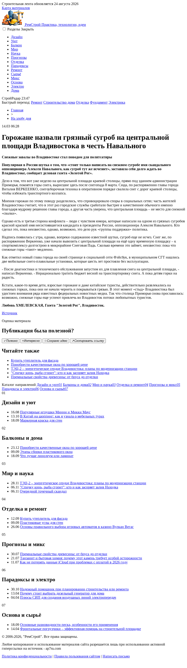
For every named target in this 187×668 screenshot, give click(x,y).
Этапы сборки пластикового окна (46, 452)
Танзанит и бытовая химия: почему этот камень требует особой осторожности (81, 558)
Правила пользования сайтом (77, 656)
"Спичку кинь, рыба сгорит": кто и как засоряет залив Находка (60, 373)
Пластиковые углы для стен (41, 523)
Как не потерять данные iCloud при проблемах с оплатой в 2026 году (74, 562)
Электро (17, 86)
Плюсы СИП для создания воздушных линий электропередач (68, 597)
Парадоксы (19, 66)
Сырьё (16, 74)
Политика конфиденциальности (27, 656)
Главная (17, 110)
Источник (9, 313)
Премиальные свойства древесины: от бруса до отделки (54, 377)
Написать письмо (116, 656)
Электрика (117, 102)
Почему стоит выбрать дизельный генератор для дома (62, 593)
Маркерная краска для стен (41, 420)
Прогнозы (19, 57)
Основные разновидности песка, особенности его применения (69, 625)
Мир (14, 49)
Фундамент (99, 102)
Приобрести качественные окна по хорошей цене (49, 364)
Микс (15, 78)
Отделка (17, 62)
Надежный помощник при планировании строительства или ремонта (74, 589)
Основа (17, 82)
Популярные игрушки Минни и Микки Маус (55, 412)
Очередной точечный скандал (43, 491)
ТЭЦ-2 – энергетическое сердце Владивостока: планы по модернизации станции (74, 369)
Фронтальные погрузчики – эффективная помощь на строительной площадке (80, 629)
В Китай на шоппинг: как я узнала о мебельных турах (62, 416)
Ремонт (16, 70)
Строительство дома (59, 102)
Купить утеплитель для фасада (34, 360)
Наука (15, 53)
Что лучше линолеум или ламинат (46, 456)
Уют (14, 41)
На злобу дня (21, 118)
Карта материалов (16, 8)
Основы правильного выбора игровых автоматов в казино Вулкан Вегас (77, 527)
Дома (15, 90)
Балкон (16, 45)
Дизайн (17, 37)
